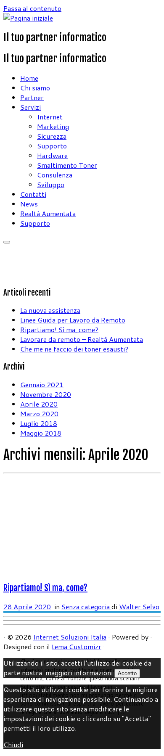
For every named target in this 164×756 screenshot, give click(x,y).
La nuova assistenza (50, 310)
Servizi (30, 107)
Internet (50, 117)
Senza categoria (86, 606)
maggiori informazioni (79, 672)
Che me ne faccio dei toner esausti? (74, 349)
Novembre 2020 (45, 394)
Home (29, 78)
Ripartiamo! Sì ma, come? (59, 329)
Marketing (53, 126)
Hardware (52, 155)
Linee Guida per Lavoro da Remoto (72, 320)
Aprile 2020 (39, 404)
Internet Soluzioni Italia (69, 637)
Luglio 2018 (38, 423)
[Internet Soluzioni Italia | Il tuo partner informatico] (28, 18)
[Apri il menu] (6, 242)
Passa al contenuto (32, 8)
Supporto (52, 146)
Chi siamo (35, 88)
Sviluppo (50, 184)
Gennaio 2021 (41, 384)
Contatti (33, 194)
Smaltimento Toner (67, 165)
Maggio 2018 (40, 433)
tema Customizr (76, 646)
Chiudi (13, 744)
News (29, 204)
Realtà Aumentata (48, 213)
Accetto (127, 673)
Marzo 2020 (39, 413)
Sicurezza (51, 136)
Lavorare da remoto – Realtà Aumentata (81, 339)
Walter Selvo (139, 606)
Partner (32, 97)
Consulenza (54, 175)
